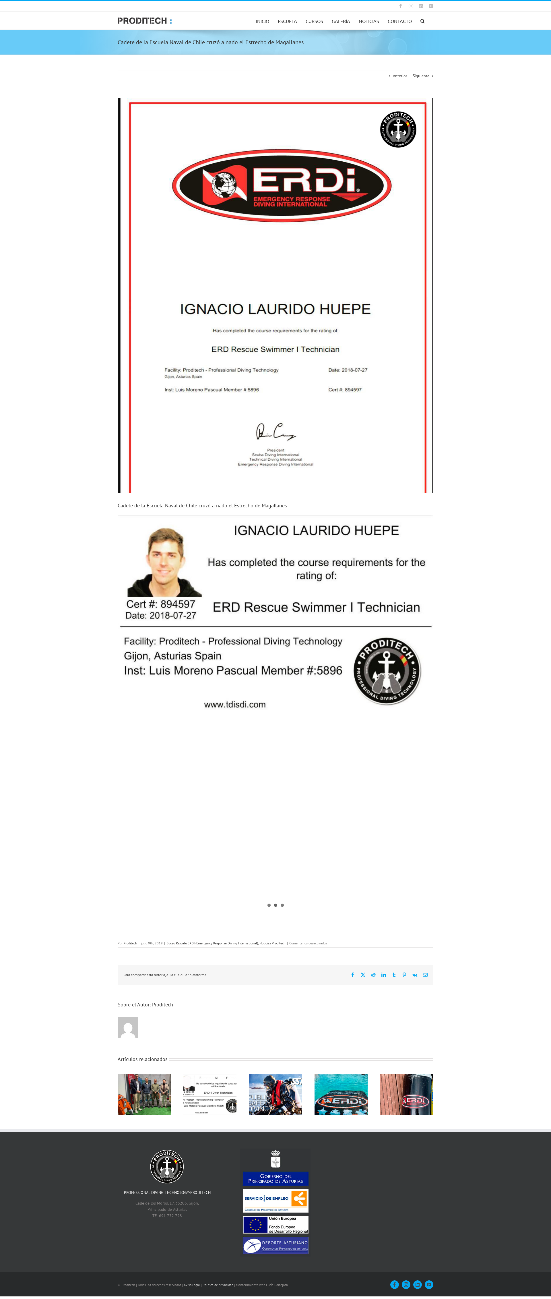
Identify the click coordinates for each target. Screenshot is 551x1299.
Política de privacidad (218, 1285)
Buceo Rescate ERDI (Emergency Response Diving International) (212, 943)
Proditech (130, 943)
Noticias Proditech (272, 943)
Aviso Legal (192, 1285)
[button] (422, 20)
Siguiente (421, 75)
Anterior (400, 75)
